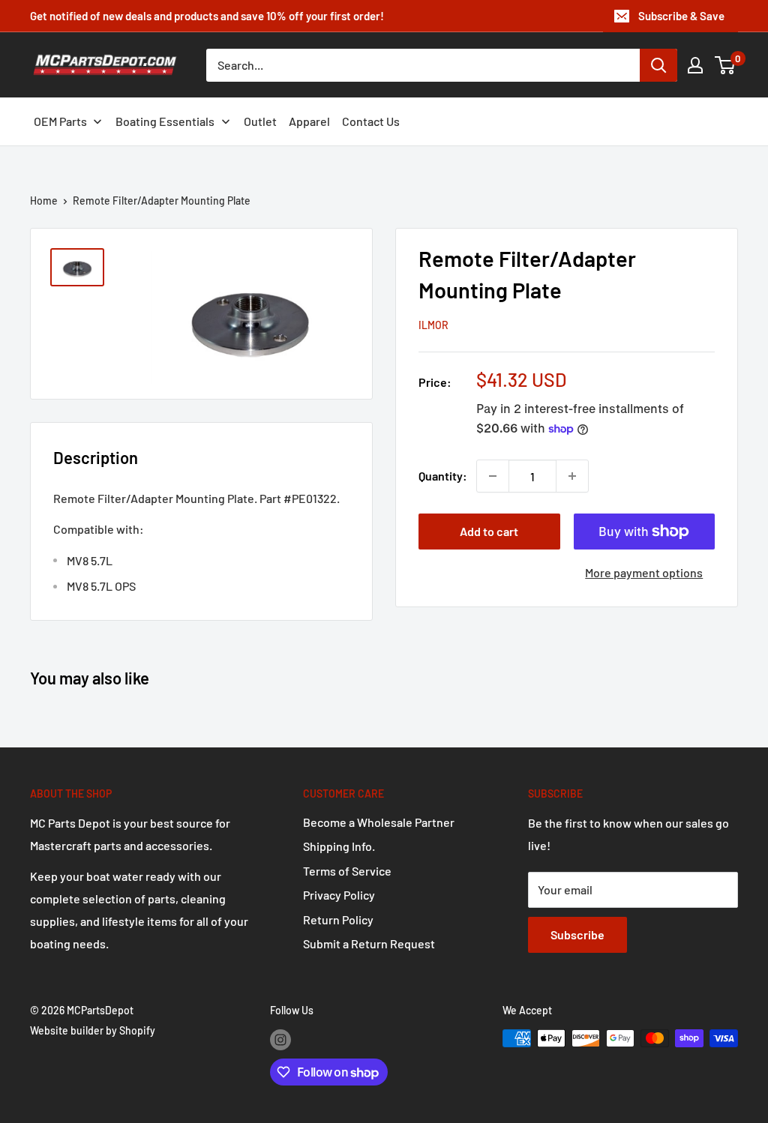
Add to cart (489, 531)
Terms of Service (347, 871)
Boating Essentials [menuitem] (165, 121)
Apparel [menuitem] (309, 121)
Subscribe (577, 934)
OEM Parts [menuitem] (60, 121)
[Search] (658, 65)
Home (44, 200)
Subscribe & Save (681, 15)
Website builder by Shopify (92, 1030)
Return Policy (338, 919)
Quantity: (442, 476)
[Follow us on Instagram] (280, 1039)
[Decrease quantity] (492, 476)
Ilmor (433, 325)
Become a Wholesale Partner (378, 822)
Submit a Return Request (369, 943)
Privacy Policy (339, 895)
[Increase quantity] (572, 476)
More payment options (644, 572)
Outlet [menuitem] (260, 121)
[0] (725, 65)
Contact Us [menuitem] (371, 121)
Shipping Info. (339, 846)
